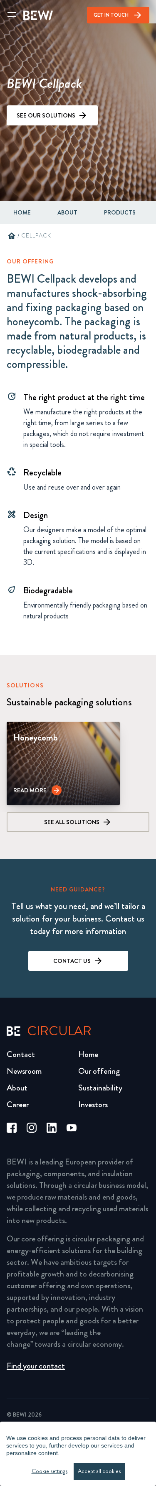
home (11, 236)
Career (18, 1104)
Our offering (99, 1071)
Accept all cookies (99, 1471)
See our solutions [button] (46, 115)
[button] (37, 790)
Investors (93, 1104)
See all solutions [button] (71, 822)
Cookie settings (49, 1471)
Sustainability (100, 1088)
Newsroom (24, 1071)
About (17, 1088)
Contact (21, 1054)
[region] (78, 1454)
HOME (22, 212)
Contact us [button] (72, 961)
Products (120, 212)
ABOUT (67, 212)
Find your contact (36, 1366)
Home (88, 1054)
